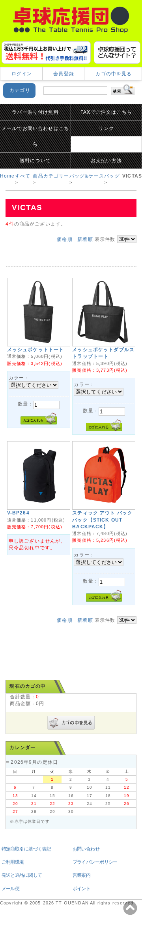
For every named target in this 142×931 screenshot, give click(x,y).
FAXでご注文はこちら (106, 112)
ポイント (82, 888)
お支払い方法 (106, 160)
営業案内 (82, 875)
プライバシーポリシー (95, 862)
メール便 (11, 888)
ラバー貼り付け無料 (35, 112)
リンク (106, 128)
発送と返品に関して (22, 875)
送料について (35, 160)
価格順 (64, 239)
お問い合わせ (86, 849)
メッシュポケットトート (35, 349)
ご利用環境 (13, 862)
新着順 (85, 239)
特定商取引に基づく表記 (26, 849)
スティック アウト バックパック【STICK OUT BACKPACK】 (102, 519)
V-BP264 (18, 512)
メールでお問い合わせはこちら (35, 136)
